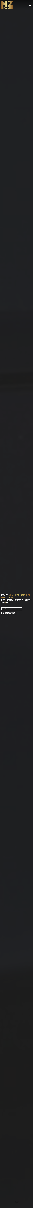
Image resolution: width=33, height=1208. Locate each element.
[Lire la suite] (16, 1202)
